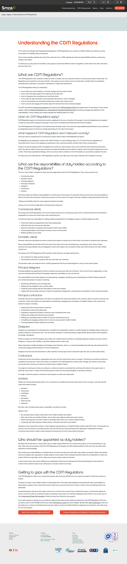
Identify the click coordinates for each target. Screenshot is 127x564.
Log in (104, 2)
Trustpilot (69, 2)
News (101, 8)
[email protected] (47, 536)
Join (117, 2)
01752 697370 (79, 2)
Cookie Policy (75, 538)
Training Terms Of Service (77, 541)
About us (95, 8)
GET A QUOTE (119, 8)
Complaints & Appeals (77, 539)
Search (90, 2)
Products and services (68, 8)
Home (4, 14)
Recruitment (74, 535)
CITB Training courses (83, 8)
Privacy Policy (75, 536)
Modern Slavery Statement (77, 542)
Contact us (109, 8)
